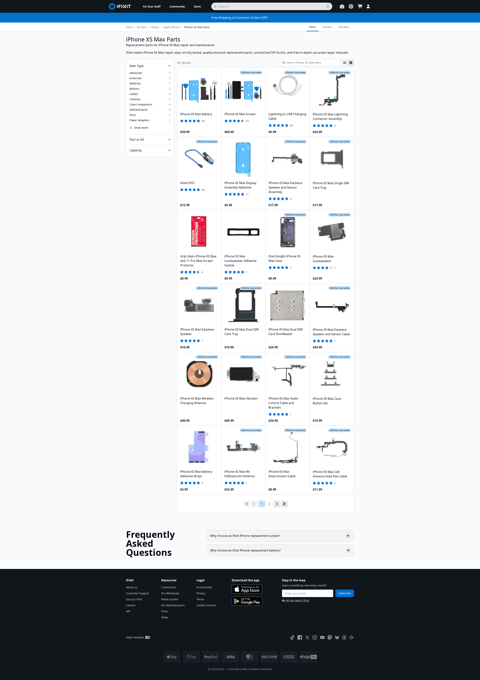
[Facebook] (300, 637)
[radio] (344, 62)
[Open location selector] (351, 6)
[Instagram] (315, 637)
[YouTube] (322, 637)
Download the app (245, 580)
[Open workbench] (342, 6)
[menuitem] (151, 6)
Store (129, 27)
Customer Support (137, 593)
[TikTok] (292, 637)
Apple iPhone (171, 27)
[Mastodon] (330, 637)
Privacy (200, 593)
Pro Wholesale (170, 593)
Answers (344, 27)
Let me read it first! (297, 600)
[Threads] (344, 637)
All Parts (142, 27)
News (164, 617)
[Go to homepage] (121, 6)
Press (164, 611)
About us (131, 587)
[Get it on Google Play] (247, 601)
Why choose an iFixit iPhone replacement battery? (245, 550)
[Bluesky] (337, 637)
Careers (131, 605)
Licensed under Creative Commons (250, 669)
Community (168, 587)
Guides (327, 27)
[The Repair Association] (352, 637)
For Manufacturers (173, 605)
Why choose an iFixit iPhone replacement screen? (245, 536)
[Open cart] (360, 6)
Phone (155, 27)
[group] (347, 62)
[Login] (368, 6)
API (128, 611)
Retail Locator (169, 599)
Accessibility (204, 587)
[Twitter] (307, 637)
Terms (200, 599)
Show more (141, 127)
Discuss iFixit (134, 599)
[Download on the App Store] (247, 589)
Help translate (135, 637)
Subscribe (344, 593)
